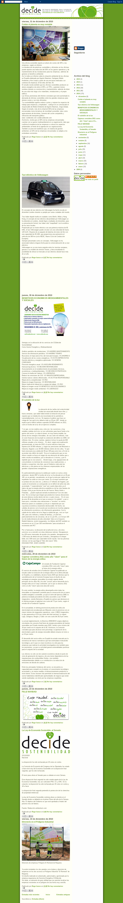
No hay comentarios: (55, 137)
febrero (81, 164)
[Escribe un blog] (25, 141)
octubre (81, 140)
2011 (78, 91)
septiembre (82, 143)
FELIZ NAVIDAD (29, 692)
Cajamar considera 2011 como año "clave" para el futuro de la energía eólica (44, 558)
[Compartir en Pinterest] (32, 141)
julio (80, 149)
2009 (78, 169)
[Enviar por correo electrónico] (23, 141)
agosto (81, 146)
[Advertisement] (40, 158)
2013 (78, 85)
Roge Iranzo (92, 176)
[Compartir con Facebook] (30, 141)
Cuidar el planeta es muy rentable (37, 24)
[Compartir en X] (27, 141)
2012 (78, 88)
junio (80, 152)
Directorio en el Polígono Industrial (37, 822)
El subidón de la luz (31, 400)
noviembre (82, 137)
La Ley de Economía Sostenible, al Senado (41, 730)
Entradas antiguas (63, 895)
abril (80, 158)
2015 (78, 79)
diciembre (82, 96)
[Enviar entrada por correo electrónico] (46, 138)
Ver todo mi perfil (91, 179)
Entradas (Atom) (38, 899)
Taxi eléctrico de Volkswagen (35, 175)
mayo (80, 155)
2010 (78, 93)
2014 (78, 82)
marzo (81, 161)
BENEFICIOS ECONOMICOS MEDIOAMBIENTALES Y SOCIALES (88, 110)
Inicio (48, 895)
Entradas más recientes (30, 895)
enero (80, 166)
